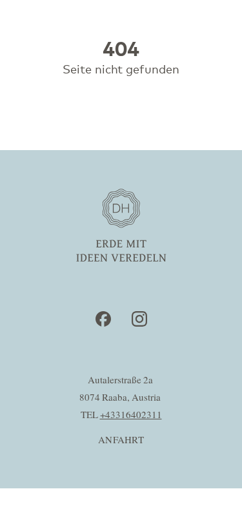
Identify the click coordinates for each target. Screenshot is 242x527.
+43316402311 (131, 415)
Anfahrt (121, 440)
